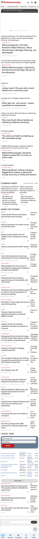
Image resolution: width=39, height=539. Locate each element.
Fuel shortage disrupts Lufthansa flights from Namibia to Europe (13, 380)
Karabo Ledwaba (6, 55)
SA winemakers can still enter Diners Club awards (15, 509)
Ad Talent (29, 455)
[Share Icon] (28, 219)
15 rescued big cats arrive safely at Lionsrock (14, 415)
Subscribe (34, 522)
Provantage (4, 492)
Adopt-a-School (5, 330)
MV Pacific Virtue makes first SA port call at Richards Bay (15, 303)
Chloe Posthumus (5, 396)
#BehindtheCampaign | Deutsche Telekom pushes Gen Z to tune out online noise (17, 155)
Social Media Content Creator (8, 458)
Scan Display (4, 372)
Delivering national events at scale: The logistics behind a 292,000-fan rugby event (14, 488)
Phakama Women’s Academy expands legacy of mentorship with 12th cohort (14, 280)
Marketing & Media (12, 6)
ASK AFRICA (4, 430)
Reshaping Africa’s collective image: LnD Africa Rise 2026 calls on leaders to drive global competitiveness (15, 338)
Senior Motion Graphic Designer (8, 453)
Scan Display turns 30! (9, 370)
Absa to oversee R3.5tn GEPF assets (15, 247)
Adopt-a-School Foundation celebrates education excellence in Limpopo (14, 326)
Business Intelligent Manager (7, 455)
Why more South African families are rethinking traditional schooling (17, 121)
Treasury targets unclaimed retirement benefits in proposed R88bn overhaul (13, 314)
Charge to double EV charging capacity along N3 (12, 349)
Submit (36, 183)
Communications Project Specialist (9, 464)
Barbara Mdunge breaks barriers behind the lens (13, 499)
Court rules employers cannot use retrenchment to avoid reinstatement (15, 257)
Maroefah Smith (5, 272)
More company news (28, 183)
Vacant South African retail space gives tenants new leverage (14, 216)
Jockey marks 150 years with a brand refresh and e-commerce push (18, 89)
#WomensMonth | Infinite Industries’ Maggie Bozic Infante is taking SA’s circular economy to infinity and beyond (19, 172)
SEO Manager (4, 469)
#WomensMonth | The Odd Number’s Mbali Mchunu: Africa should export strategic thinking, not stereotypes (19, 49)
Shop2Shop (30, 466)
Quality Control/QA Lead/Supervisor (9, 472)
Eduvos (3, 364)
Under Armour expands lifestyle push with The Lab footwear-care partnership (15, 404)
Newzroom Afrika (5, 502)
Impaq (3, 125)
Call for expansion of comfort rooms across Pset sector (15, 226)
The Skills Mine (31, 464)
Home (2, 6)
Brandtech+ (30, 453)
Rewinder (3, 475)
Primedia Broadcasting (12, 10)
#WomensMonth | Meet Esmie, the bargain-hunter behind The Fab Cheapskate (14, 392)
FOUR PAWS (4, 418)
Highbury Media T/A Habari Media (30, 461)
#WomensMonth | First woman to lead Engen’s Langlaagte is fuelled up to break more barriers (15, 268)
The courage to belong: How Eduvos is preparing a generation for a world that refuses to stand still (15, 360)
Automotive (32, 6)
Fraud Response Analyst (6, 466)
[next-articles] (37, 189)
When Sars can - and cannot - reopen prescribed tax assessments (18, 104)
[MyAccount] (35, 2)
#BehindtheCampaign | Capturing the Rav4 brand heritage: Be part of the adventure (18, 70)
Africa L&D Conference (7, 342)
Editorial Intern (4, 461)
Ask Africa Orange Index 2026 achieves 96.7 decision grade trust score (14, 426)
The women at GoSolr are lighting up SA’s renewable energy (18, 137)
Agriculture (23, 6)
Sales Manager (4, 467)
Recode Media (5, 194)
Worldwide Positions (29, 473)
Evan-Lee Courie (6, 93)
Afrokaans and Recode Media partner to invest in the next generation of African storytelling (9, 200)
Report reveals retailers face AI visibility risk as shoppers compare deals (14, 236)
